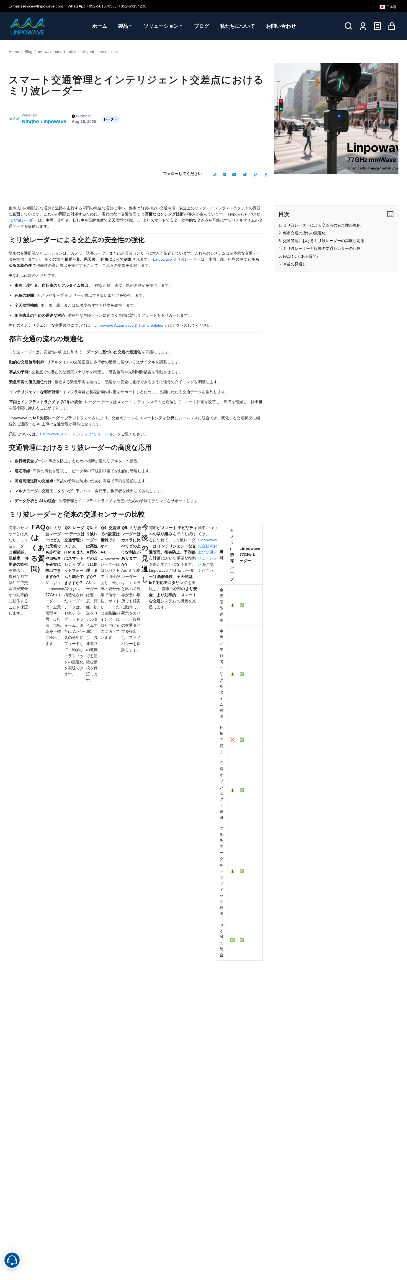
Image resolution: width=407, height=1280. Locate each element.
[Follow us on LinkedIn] (224, 175)
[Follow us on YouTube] (234, 175)
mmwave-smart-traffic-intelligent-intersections (78, 51)
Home (14, 51)
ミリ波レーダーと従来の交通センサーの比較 (321, 248)
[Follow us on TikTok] (215, 175)
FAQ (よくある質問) (300, 256)
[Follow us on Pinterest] (255, 175)
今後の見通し (294, 264)
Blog (28, 51)
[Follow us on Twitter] (244, 175)
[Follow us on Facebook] (265, 175)
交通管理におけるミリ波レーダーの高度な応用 (323, 240)
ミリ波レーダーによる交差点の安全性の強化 (321, 225)
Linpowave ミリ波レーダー (176, 259)
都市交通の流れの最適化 (304, 233)
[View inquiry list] (377, 26)
